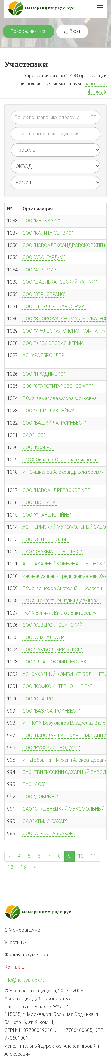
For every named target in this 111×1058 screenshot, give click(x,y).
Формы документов (26, 954)
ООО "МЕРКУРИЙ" (41, 221)
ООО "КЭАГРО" (38, 447)
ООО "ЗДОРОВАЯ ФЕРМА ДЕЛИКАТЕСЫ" (66, 318)
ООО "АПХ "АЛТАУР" (43, 637)
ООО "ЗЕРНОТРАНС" (43, 294)
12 (10, 867)
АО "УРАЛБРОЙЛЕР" (44, 355)
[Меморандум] (55, 9)
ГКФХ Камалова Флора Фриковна (59, 398)
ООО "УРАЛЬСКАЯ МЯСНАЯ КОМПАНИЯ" (65, 331)
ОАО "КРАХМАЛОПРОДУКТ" (52, 551)
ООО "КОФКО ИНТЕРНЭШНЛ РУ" (57, 686)
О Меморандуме (22, 930)
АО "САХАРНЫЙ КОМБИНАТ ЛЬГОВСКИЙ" (66, 564)
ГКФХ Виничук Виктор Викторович (59, 613)
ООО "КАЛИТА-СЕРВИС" (47, 233)
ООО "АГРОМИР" (40, 270)
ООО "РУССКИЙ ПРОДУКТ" (51, 747)
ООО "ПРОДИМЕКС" (43, 374)
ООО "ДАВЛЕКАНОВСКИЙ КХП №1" (60, 282)
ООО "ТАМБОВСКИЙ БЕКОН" (52, 649)
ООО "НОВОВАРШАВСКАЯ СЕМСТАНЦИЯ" (66, 735)
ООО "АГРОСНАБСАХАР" (48, 833)
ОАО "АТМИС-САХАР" (44, 821)
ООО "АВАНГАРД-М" (43, 257)
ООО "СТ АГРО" (38, 699)
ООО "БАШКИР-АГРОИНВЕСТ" (54, 423)
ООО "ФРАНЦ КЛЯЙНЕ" (46, 515)
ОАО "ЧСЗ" (33, 435)
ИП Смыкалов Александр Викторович (63, 472)
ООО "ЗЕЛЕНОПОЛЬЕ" (45, 539)
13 (23, 867)
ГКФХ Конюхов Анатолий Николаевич (63, 588)
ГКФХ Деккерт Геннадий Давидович (61, 600)
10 (80, 856)
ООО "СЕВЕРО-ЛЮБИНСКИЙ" (53, 625)
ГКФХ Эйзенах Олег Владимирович (60, 459)
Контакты (14, 967)
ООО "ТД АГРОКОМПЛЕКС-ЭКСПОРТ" (62, 662)
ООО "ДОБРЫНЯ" (40, 797)
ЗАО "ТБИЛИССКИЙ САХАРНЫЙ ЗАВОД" (65, 772)
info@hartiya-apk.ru (24, 980)
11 (93, 856)
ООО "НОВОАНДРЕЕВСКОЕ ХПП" (57, 490)
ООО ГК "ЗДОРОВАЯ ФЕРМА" (53, 343)
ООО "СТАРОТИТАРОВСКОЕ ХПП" (57, 386)
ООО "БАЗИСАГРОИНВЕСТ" (51, 711)
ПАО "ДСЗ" (34, 784)
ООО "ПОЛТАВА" (39, 502)
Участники (15, 942)
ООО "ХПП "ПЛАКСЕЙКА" (48, 411)
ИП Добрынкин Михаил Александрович (64, 760)
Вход (74, 31)
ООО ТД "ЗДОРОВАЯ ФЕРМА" (54, 306)
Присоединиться (28, 31)
